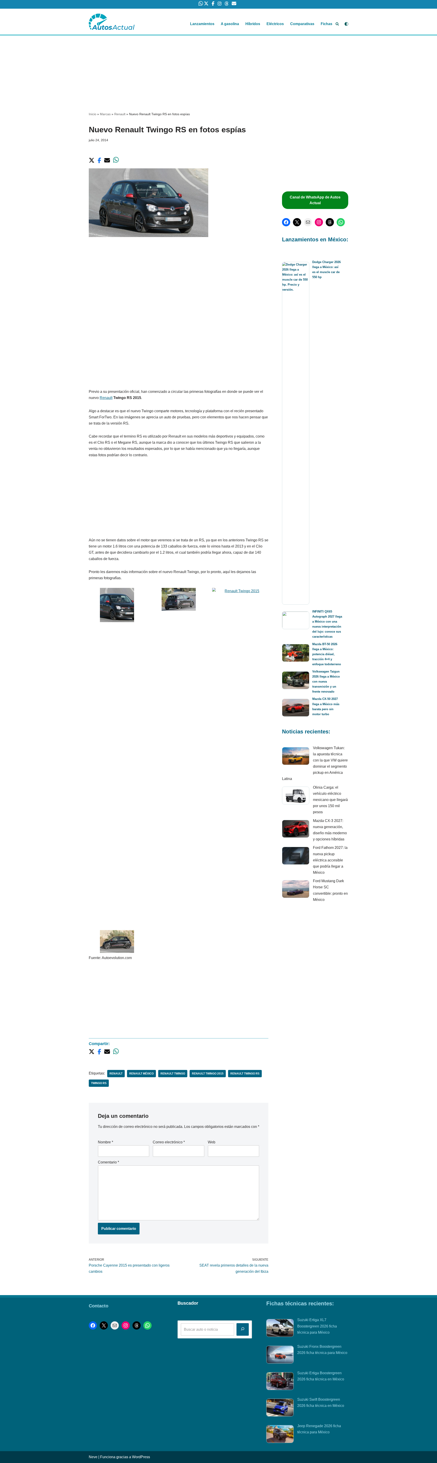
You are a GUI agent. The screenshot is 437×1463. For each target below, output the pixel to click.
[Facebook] (286, 222)
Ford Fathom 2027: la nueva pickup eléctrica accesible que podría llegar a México (330, 860)
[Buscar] (337, 24)
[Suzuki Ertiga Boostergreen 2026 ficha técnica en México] (280, 1382)
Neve (93, 1457)
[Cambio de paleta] (346, 24)
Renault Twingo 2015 (208, 1073)
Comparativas (302, 24)
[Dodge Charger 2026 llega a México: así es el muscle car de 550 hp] (295, 433)
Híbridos (252, 24)
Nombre (105, 1142)
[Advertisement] (218, 69)
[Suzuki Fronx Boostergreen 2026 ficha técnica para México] (280, 1355)
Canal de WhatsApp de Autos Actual (315, 200)
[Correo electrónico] (308, 222)
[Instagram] (319, 222)
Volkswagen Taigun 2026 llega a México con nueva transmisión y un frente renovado (326, 681)
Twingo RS (99, 1083)
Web (211, 1142)
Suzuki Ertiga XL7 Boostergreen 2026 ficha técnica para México (317, 1326)
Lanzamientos (202, 24)
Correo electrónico (169, 1142)
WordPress (141, 1457)
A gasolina (230, 24)
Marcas (105, 114)
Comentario (108, 1162)
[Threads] (330, 222)
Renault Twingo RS (244, 1073)
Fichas (326, 24)
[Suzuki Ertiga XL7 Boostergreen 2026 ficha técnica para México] (280, 1329)
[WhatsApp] (341, 222)
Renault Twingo (172, 1073)
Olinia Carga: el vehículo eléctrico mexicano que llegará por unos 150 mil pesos (330, 799)
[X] (297, 222)
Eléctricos (275, 24)
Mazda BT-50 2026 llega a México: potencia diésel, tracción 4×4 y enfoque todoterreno (326, 654)
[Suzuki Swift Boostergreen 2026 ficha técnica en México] (280, 1408)
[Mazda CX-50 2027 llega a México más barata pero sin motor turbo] (295, 708)
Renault (119, 114)
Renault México (141, 1073)
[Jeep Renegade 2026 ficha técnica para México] (280, 1435)
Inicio (92, 114)
